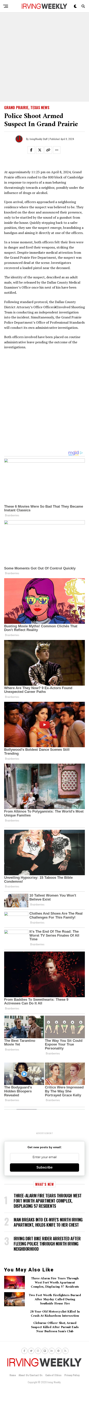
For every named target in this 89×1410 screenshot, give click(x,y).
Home (13, 1375)
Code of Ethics (53, 1375)
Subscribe (44, 1167)
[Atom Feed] (58, 1351)
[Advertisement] (44, 57)
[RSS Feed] (65, 1351)
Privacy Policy (71, 1375)
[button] (34, 150)
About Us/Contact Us (30, 1375)
